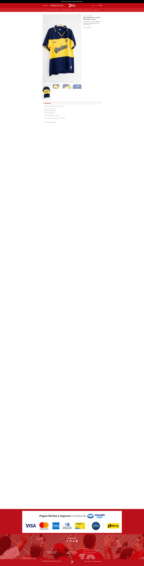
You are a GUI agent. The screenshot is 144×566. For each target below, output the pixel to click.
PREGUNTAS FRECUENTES (88, 554)
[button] (92, 5)
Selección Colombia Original (66, 9)
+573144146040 (51, 553)
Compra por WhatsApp (51, 551)
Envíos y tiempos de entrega (89, 552)
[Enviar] (63, 5)
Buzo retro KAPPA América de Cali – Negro (72, 351)
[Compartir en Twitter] (86, 28)
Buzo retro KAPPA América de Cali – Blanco (72, 427)
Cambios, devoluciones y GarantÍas (91, 550)
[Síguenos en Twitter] (77, 541)
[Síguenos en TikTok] (46, 5)
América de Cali (89, 15)
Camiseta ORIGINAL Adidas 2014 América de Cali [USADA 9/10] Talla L (72, 504)
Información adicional (50, 122)
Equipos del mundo (78, 9)
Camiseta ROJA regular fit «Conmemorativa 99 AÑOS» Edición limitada (72, 274)
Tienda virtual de (72, 551)
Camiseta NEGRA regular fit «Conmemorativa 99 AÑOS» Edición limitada (72, 198)
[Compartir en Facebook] (84, 28)
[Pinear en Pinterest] (90, 28)
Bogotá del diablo (72, 553)
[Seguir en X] (47, 5)
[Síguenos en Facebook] (43, 5)
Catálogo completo (87, 9)
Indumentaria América (53, 9)
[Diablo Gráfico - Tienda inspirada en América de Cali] (72, 5)
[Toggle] (43, 103)
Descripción (48, 103)
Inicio (46, 9)
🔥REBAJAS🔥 (96, 9)
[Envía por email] (88, 28)
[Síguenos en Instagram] (44, 5)
